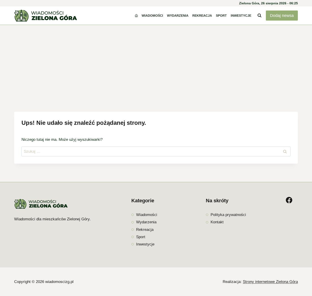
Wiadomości (152, 15)
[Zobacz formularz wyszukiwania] (259, 15)
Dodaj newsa (282, 15)
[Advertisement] (156, 59)
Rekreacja (202, 15)
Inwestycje (241, 15)
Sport (221, 15)
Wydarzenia (177, 15)
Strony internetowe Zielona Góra (270, 282)
